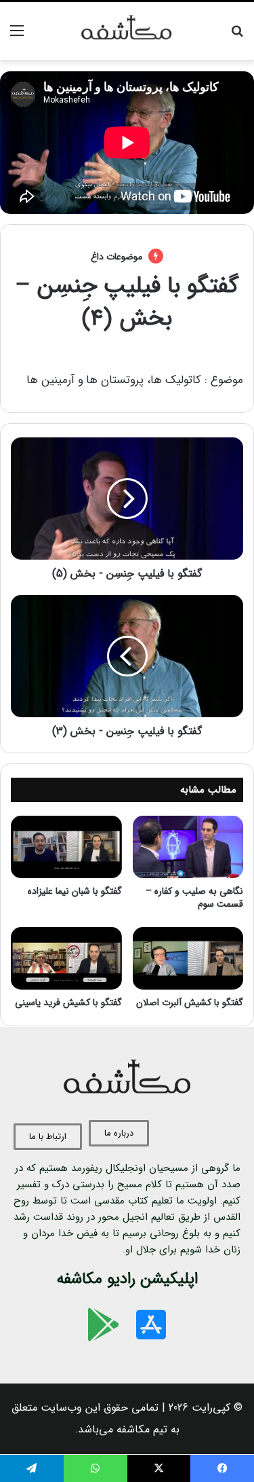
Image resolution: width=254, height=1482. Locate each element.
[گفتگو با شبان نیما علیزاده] (66, 847)
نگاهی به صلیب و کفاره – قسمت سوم (194, 897)
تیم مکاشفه (142, 1429)
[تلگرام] (32, 1468)
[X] (159, 1468)
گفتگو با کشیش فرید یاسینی (68, 1002)
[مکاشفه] (127, 31)
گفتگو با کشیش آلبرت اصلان (189, 1002)
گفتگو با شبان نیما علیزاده (75, 891)
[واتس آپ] (95, 1468)
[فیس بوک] (222, 1468)
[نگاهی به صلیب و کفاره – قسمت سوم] (188, 847)
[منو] (17, 36)
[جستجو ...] (237, 36)
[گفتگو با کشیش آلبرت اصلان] (188, 958)
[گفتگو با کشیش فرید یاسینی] (66, 958)
